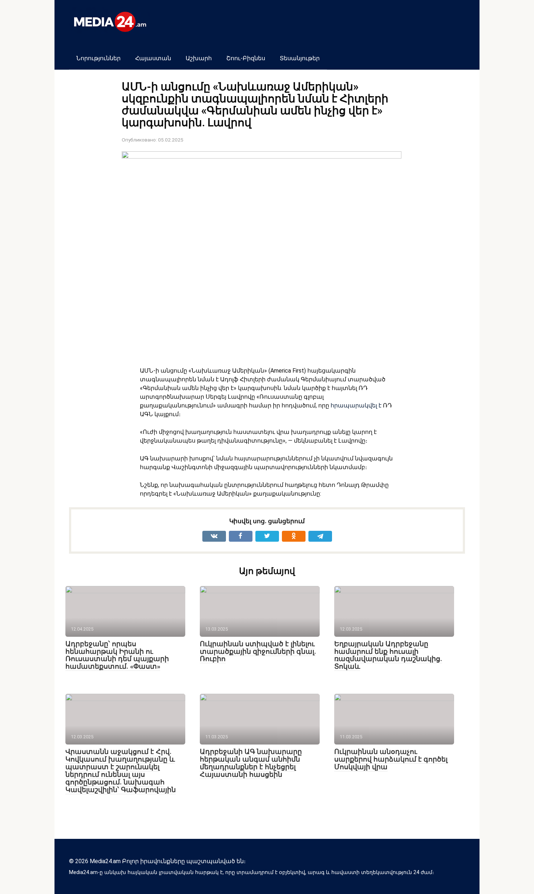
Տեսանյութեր (300, 58)
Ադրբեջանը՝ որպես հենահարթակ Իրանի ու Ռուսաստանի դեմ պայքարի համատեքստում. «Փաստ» (117, 655)
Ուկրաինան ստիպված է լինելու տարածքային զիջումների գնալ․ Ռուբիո (258, 651)
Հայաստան (153, 58)
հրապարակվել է (356, 405)
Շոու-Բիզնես (245, 58)
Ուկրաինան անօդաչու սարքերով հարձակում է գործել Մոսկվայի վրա (391, 759)
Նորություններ (98, 58)
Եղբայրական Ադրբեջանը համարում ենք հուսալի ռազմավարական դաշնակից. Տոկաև (388, 655)
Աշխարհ (199, 58)
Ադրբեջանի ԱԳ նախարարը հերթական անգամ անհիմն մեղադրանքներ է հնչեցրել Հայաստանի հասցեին (251, 763)
